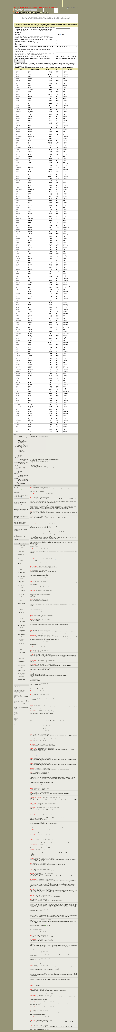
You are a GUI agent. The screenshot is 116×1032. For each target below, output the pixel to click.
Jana (17, 133)
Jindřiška (18, 406)
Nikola (17, 107)
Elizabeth (18, 256)
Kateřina (18, 94)
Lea (17, 251)
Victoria (18, 269)
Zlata (20, 658)
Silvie (17, 287)
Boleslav (21, 573)
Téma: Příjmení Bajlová (44, 581)
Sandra (18, 255)
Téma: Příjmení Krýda (48, 558)
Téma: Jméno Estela (43, 570)
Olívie (17, 428)
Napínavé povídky (17, 515)
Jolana (17, 235)
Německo (15, 712)
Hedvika (18, 384)
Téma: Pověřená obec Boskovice (46, 530)
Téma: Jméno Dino (44, 555)
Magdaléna (19, 136)
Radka (17, 344)
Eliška (17, 71)
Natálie (17, 78)
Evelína (18, 258)
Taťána (18, 404)
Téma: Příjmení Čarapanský (46, 687)
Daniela (18, 154)
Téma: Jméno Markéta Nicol (48, 826)
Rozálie (18, 134)
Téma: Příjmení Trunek (44, 516)
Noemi (17, 357)
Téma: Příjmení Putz (49, 710)
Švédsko (15, 720)
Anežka (18, 114)
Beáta (17, 178)
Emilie (17, 389)
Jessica (18, 364)
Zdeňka (18, 368)
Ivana (17, 304)
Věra (17, 342)
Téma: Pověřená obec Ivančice (48, 858)
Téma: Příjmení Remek (47, 1020)
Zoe (17, 271)
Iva (16, 313)
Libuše (17, 413)
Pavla (17, 262)
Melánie (18, 408)
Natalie (17, 318)
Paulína (44, 436)
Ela (17, 236)
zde (49, 58)
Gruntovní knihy (16, 700)
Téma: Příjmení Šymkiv (45, 586)
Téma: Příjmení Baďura (45, 971)
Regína (21, 578)
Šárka (17, 169)
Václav (19, 671)
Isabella (18, 298)
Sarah (17, 307)
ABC (46, 10)
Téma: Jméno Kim (43, 822)
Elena (17, 144)
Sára (17, 113)
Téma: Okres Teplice (47, 520)
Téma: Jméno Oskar (45, 611)
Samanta (18, 346)
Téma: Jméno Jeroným (45, 763)
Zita (17, 388)
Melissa (18, 366)
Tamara (18, 311)
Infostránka (22, 7)
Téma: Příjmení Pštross (45, 965)
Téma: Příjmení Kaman (44, 935)
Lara (17, 386)
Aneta (17, 100)
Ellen (17, 225)
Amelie (17, 415)
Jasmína (18, 238)
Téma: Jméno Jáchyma (45, 619)
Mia (17, 202)
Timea (17, 422)
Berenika (18, 295)
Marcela (18, 373)
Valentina (18, 320)
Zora (17, 335)
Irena (17, 429)
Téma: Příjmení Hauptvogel (45, 533)
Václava (22, 671)
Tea (17, 380)
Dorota (17, 240)
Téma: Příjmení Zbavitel (46, 758)
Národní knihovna (17, 696)
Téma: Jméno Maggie (44, 574)
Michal (20, 676)
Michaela (18, 111)
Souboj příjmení (54, 7)
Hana (17, 140)
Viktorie (18, 96)
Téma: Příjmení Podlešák (46, 919)
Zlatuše (22, 658)
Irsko (15, 714)
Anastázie (18, 296)
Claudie (18, 397)
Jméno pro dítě (28, 7)
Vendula (18, 164)
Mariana (18, 215)
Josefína (18, 224)
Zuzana (18, 109)
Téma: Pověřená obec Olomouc (45, 671)
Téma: (42, 985)
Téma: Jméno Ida (44, 599)
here (37, 644)
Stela (17, 211)
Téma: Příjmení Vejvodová (54, 797)
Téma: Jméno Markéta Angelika (47, 615)
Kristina (18, 260)
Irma (21, 591)
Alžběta (18, 129)
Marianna (18, 420)
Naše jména (52, 25)
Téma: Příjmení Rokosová (48, 839)
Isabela (18, 293)
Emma (17, 120)
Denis (23, 596)
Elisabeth (18, 369)
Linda (17, 149)
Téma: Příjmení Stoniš (48, 505)
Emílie (17, 244)
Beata (17, 273)
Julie (17, 102)
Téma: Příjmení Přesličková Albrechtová (51, 807)
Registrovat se (75, 7)
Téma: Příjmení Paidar (46, 1016)
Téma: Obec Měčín (44, 740)
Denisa (18, 131)
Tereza (17, 73)
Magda (17, 377)
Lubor (21, 605)
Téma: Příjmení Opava (44, 690)
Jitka (17, 302)
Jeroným (21, 680)
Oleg (21, 636)
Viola (17, 253)
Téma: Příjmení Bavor (45, 951)
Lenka (17, 171)
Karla (17, 286)
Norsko (15, 709)
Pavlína (18, 216)
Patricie (18, 229)
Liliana (17, 174)
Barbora (18, 82)
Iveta (17, 317)
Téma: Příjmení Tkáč (44, 683)
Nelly (17, 276)
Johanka (18, 282)
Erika (17, 327)
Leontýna (18, 204)
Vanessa (18, 180)
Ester (17, 187)
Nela (17, 85)
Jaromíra (23, 654)
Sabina (18, 158)
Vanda (17, 324)
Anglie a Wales (16, 723)
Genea (15, 527)
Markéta (18, 118)
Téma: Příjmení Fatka (48, 834)
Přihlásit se (69, 7)
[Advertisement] (37, 3)
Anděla (18, 338)
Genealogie (16, 689)
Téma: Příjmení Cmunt (47, 768)
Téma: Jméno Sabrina (46, 730)
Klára (17, 98)
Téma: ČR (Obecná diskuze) (47, 873)
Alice (17, 198)
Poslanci (43, 7)
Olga (17, 391)
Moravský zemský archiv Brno (19, 692)
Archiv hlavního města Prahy (19, 691)
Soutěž (32, 7)
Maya (17, 395)
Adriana (18, 145)
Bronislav (21, 560)
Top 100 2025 (47, 7)
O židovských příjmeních (18, 686)
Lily (17, 418)
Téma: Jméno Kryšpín (44, 734)
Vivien (17, 358)
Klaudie (18, 196)
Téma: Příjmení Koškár (45, 705)
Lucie (17, 87)
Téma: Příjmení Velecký (50, 493)
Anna (17, 74)
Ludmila (18, 306)
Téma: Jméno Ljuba (44, 981)
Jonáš (21, 667)
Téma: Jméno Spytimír (45, 788)
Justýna (18, 209)
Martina (18, 185)
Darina (17, 322)
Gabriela (18, 125)
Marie (17, 105)
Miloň (39, 436)
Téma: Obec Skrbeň (44, 931)
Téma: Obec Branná (43, 989)
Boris (21, 569)
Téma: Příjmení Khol (47, 668)
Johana (18, 165)
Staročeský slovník (17, 694)
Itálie (15, 711)
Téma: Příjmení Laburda (45, 548)
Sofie (17, 91)
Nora (17, 426)
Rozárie (18, 246)
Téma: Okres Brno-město (50, 660)
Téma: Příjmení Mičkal (46, 715)
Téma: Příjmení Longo (47, 590)
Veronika (18, 89)
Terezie (18, 184)
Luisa (17, 424)
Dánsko (15, 715)
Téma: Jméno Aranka (50, 879)
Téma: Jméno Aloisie (48, 928)
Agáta (17, 162)
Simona (18, 138)
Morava (41, 11)
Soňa (17, 284)
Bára (17, 191)
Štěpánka (18, 167)
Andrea (18, 151)
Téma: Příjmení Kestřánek (46, 849)
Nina (17, 193)
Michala (18, 375)
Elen (17, 153)
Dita (17, 351)
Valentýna (18, 205)
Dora (17, 362)
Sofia (17, 249)
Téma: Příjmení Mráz (45, 792)
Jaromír (19, 654)
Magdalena (19, 189)
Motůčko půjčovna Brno (18, 508)
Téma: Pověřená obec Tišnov (50, 1001)
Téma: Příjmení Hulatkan (45, 630)
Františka (18, 337)
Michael (22, 676)
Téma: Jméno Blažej (44, 623)
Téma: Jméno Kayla (44, 776)
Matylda (18, 326)
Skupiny (50, 10)
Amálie (17, 116)
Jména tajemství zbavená (18, 698)
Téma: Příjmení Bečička (44, 641)
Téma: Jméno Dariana (49, 844)
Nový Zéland (16, 718)
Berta (21, 649)
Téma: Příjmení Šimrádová (48, 744)
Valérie (17, 233)
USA (14, 724)
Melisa (17, 349)
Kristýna (18, 83)
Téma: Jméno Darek (44, 899)
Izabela (18, 213)
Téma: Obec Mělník (48, 829)
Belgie (15, 717)
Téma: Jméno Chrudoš (48, 939)
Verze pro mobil (16, 7)
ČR (41, 9)
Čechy (41, 10)
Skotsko (15, 719)
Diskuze (36, 7)
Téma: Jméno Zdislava (44, 1010)
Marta (17, 393)
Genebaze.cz (16, 703)
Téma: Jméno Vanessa (46, 889)
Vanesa (18, 123)
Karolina (18, 360)
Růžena (18, 409)
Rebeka (18, 371)
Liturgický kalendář (17, 695)
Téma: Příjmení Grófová (50, 566)
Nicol (17, 207)
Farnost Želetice (17, 487)
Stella (17, 195)
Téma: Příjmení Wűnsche (45, 958)
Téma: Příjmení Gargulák (45, 487)
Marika (17, 411)
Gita (17, 353)
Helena (18, 200)
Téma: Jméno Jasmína (44, 694)
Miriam (17, 264)
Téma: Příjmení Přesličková (48, 814)
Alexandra (18, 218)
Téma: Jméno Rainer (45, 608)
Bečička (35, 651)
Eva (17, 142)
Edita (17, 280)
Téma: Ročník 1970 (45, 772)
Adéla (17, 76)
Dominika (18, 147)
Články (39, 7)
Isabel (17, 400)
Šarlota (18, 227)
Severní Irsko (16, 721)
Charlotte (18, 333)
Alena (17, 176)
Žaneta (17, 331)
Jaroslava (18, 417)
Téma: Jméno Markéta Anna (48, 961)
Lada (17, 291)
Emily (17, 242)
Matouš (21, 640)
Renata (18, 398)
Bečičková (40, 651)
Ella (17, 127)
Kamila (17, 220)
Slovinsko (15, 708)
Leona (17, 267)
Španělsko (16, 713)
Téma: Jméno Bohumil (49, 748)
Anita (17, 309)
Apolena (18, 329)
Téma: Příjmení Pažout (44, 863)
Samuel (22, 551)
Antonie (18, 231)
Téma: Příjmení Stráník (47, 701)
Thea (17, 289)
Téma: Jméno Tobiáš (44, 1025)
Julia (17, 431)
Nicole (17, 378)
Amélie (17, 247)
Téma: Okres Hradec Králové (50, 803)
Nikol (17, 122)
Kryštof (21, 627)
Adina (17, 278)
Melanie (18, 340)
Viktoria (18, 355)
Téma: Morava (50, 603)
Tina (17, 300)
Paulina (47, 436)
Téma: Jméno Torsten (44, 511)
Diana (17, 222)
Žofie (17, 266)
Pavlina (41, 436)
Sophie (18, 315)
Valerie (17, 160)
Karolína (18, 80)
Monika (18, 156)
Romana (18, 382)
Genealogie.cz (17, 533)
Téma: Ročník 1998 (46, 943)
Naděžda (20, 622)
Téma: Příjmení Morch (46, 541)
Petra (17, 173)
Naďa (23, 622)
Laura (17, 103)
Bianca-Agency (17, 492)
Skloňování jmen (17, 500)
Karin (17, 275)
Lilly (17, 402)
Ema (17, 93)
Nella (17, 182)
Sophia (18, 347)
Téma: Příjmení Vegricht (44, 497)
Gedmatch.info (17, 520)
